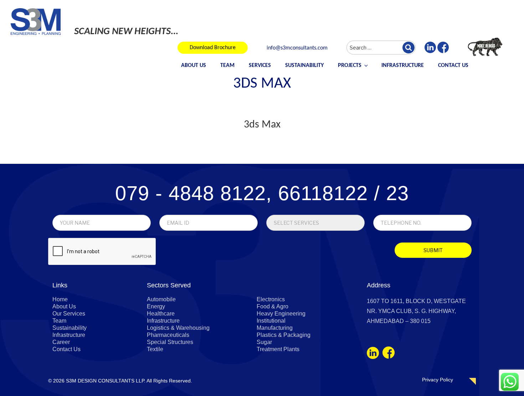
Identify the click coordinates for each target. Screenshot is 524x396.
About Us (193, 65)
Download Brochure (213, 48)
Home (60, 299)
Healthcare (161, 314)
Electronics (271, 299)
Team (227, 65)
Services (260, 65)
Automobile (161, 299)
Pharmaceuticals (168, 335)
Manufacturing (275, 328)
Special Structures (170, 342)
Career (61, 342)
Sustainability (304, 65)
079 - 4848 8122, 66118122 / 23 (262, 193)
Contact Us (453, 65)
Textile (155, 349)
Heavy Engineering (281, 314)
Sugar (264, 342)
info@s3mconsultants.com (297, 48)
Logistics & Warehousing (178, 328)
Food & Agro (272, 306)
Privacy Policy (437, 379)
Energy (156, 306)
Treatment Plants (278, 349)
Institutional (271, 321)
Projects (349, 65)
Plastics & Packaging (283, 335)
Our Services (68, 314)
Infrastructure (402, 65)
